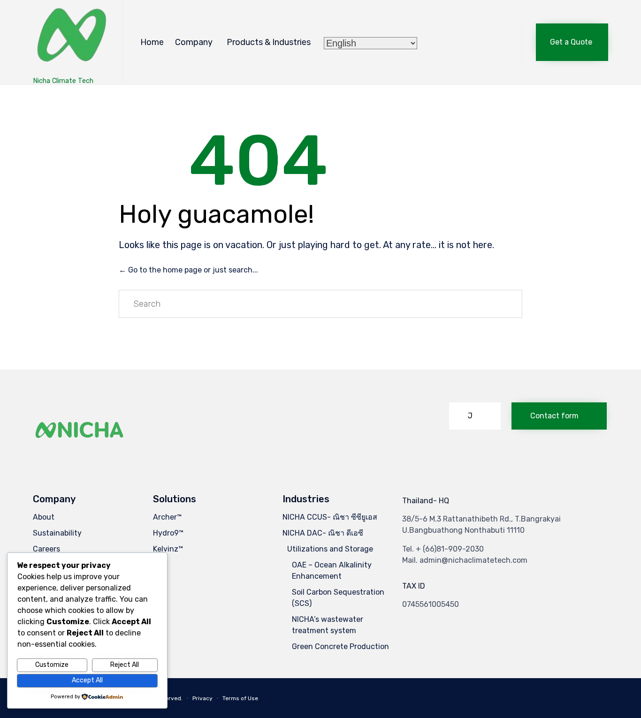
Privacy (202, 698)
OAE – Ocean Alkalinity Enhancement (332, 570)
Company (194, 42)
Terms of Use (240, 698)
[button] (572, 42)
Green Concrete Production (340, 646)
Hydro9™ (168, 533)
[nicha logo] (80, 453)
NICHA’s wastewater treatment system (327, 625)
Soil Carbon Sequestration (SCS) (338, 598)
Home (152, 42)
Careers (46, 548)
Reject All (124, 665)
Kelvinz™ (168, 548)
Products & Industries (269, 42)
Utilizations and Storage (330, 548)
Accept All (87, 680)
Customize (52, 665)
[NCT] (70, 38)
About (43, 517)
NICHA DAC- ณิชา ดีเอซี (322, 533)
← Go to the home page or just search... (188, 269)
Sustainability (57, 533)
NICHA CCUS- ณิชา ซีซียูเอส (329, 517)
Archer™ (167, 517)
